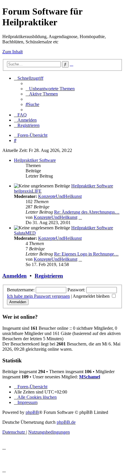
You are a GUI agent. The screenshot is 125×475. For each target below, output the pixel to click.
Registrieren (49, 276)
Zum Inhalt (12, 51)
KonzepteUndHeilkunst (60, 196)
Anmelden (14, 276)
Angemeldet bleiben (92, 296)
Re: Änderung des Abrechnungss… (86, 212)
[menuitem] (50, 88)
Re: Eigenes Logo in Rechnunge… (86, 253)
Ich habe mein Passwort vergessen (38, 296)
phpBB (32, 412)
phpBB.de (66, 422)
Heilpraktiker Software (35, 160)
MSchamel (89, 376)
